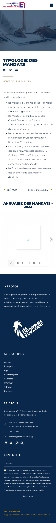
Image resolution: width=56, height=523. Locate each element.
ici (42, 490)
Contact (8, 391)
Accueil (7, 362)
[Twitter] (17, 443)
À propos (8, 366)
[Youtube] (11, 443)
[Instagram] (22, 443)
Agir (6, 370)
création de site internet (40, 515)
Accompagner (11, 374)
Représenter (10, 379)
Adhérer (8, 387)
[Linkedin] (6, 443)
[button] (51, 5)
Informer (8, 383)
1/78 (11, 263)
